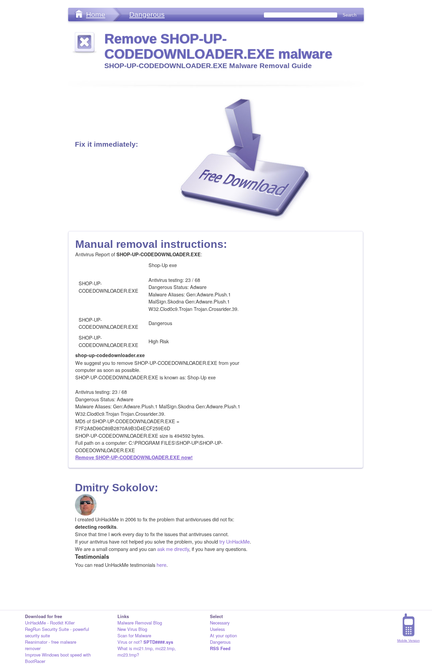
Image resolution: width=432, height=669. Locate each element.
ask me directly (173, 548)
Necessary (220, 622)
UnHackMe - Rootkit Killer (50, 622)
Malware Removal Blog (139, 622)
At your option (223, 635)
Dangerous (147, 14)
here (161, 564)
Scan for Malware (134, 635)
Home (95, 14)
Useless (217, 629)
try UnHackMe (234, 541)
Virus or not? (145, 642)
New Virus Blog (132, 629)
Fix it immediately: (106, 144)
